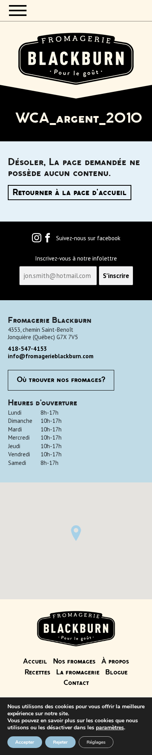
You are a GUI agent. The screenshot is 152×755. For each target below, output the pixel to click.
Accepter (24, 742)
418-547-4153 (27, 348)
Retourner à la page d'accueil (69, 192)
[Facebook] (47, 239)
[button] (76, 533)
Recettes (37, 672)
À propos (115, 661)
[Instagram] (36, 239)
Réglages (96, 742)
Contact (76, 683)
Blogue (116, 672)
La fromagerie (77, 672)
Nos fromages (74, 661)
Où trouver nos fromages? (61, 380)
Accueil (35, 661)
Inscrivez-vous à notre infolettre (76, 258)
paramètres (110, 727)
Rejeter (60, 742)
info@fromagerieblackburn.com (51, 356)
